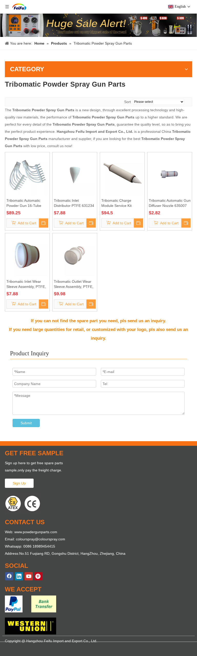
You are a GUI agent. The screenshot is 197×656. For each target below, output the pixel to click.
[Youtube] (29, 576)
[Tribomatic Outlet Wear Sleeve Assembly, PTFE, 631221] (75, 255)
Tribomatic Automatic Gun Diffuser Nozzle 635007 (170, 203)
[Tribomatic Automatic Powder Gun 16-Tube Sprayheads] (27, 174)
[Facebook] (9, 576)
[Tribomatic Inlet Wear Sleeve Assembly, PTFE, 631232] (27, 255)
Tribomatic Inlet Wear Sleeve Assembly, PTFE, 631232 (26, 284)
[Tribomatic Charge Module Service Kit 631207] (122, 174)
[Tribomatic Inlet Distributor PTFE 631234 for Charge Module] (75, 174)
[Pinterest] (38, 576)
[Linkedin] (19, 576)
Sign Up (19, 483)
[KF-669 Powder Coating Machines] (98, 25)
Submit (26, 423)
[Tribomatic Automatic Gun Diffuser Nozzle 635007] (170, 174)
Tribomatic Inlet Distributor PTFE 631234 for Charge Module (74, 203)
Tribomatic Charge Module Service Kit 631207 (116, 203)
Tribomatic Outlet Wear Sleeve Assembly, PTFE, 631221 (73, 284)
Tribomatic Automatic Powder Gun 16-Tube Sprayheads (23, 203)
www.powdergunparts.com (35, 532)
